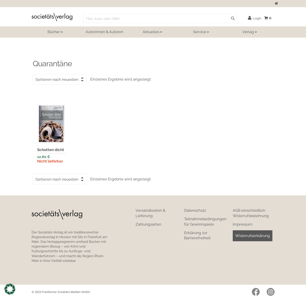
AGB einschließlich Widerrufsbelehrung (251, 213)
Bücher (53, 32)
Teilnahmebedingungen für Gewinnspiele (205, 221)
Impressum (242, 224)
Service (199, 32)
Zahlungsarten (148, 224)
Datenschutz (195, 210)
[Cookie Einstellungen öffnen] (9, 289)
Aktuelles (151, 32)
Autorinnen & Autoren (104, 32)
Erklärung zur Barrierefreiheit (197, 235)
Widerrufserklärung (252, 235)
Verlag (248, 32)
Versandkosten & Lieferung (150, 213)
